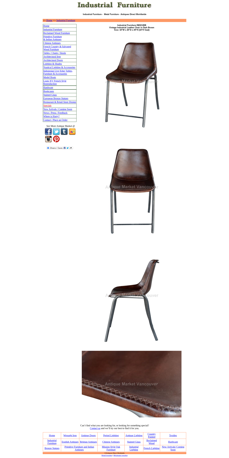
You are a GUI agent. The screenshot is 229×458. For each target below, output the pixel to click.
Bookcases (48, 91)
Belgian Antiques (88, 442)
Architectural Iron (52, 56)
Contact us (95, 428)
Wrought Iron (70, 435)
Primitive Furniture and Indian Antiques (79, 448)
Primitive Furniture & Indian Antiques (52, 38)
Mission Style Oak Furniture (111, 448)
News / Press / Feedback (55, 112)
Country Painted (152, 435)
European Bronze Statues (55, 98)
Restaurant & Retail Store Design (59, 102)
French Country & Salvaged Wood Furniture (57, 48)
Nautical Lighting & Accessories (59, 67)
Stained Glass (50, 94)
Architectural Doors (53, 60)
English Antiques (70, 442)
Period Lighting (111, 435)
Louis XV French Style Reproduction (54, 82)
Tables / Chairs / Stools (54, 53)
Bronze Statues (52, 448)
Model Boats (49, 77)
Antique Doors (88, 435)
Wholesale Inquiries (121, 455)
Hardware (48, 87)
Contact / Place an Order (55, 120)
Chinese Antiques (52, 43)
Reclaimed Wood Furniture (56, 33)
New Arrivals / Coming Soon (57, 109)
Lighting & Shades (52, 63)
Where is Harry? (51, 116)
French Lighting (152, 448)
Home (49, 20)
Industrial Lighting (133, 448)
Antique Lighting (133, 435)
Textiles (173, 435)
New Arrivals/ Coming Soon (173, 448)
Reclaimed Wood (151, 442)
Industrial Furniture (65, 20)
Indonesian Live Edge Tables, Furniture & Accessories (58, 72)
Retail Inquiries (107, 455)
